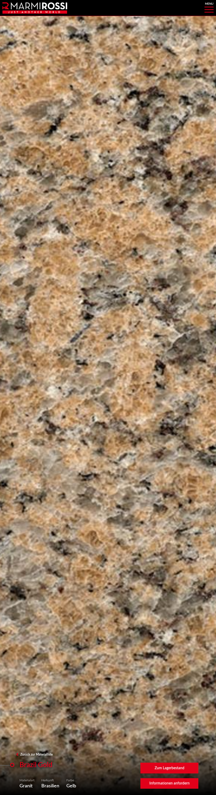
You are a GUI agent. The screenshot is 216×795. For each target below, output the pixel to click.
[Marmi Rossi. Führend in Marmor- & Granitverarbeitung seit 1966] (34, 8)
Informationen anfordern (169, 783)
